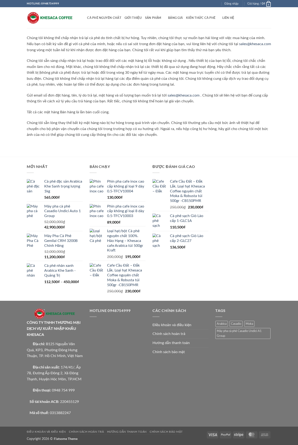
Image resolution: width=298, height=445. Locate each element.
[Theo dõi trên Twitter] (213, 3)
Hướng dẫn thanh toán (171, 343)
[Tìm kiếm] (82, 17)
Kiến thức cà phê (200, 18)
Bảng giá (175, 18)
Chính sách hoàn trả (168, 334)
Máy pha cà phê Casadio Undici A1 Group (239, 333)
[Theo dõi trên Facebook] (204, 3)
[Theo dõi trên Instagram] (208, 3)
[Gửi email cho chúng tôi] (217, 3)
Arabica (222, 323)
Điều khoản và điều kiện (171, 325)
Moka (249, 323)
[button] (231, 3)
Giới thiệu (133, 18)
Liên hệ (228, 18)
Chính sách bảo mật (168, 352)
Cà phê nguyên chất (104, 18)
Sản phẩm (153, 18)
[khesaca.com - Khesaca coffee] (50, 17)
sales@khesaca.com (255, 44)
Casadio (236, 323)
